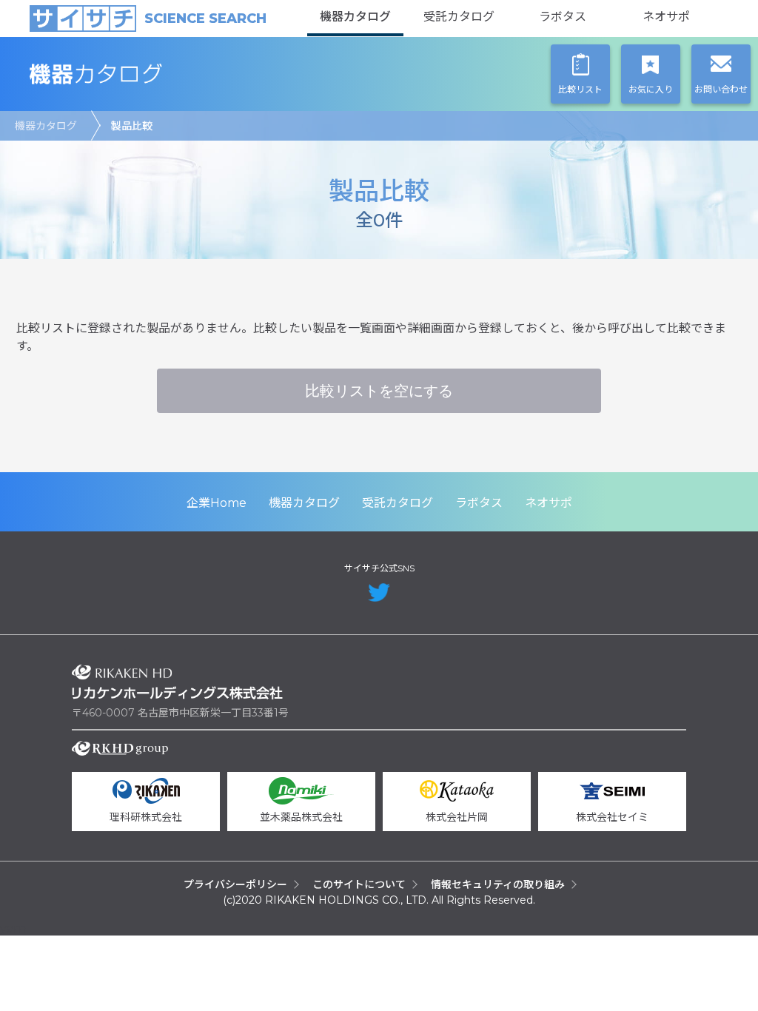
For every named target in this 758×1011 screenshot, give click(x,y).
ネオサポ (666, 17)
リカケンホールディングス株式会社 (177, 682)
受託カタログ (458, 17)
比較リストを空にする (379, 391)
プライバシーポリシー (235, 884)
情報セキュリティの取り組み (498, 884)
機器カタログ (355, 17)
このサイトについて (359, 884)
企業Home (216, 503)
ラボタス (562, 17)
